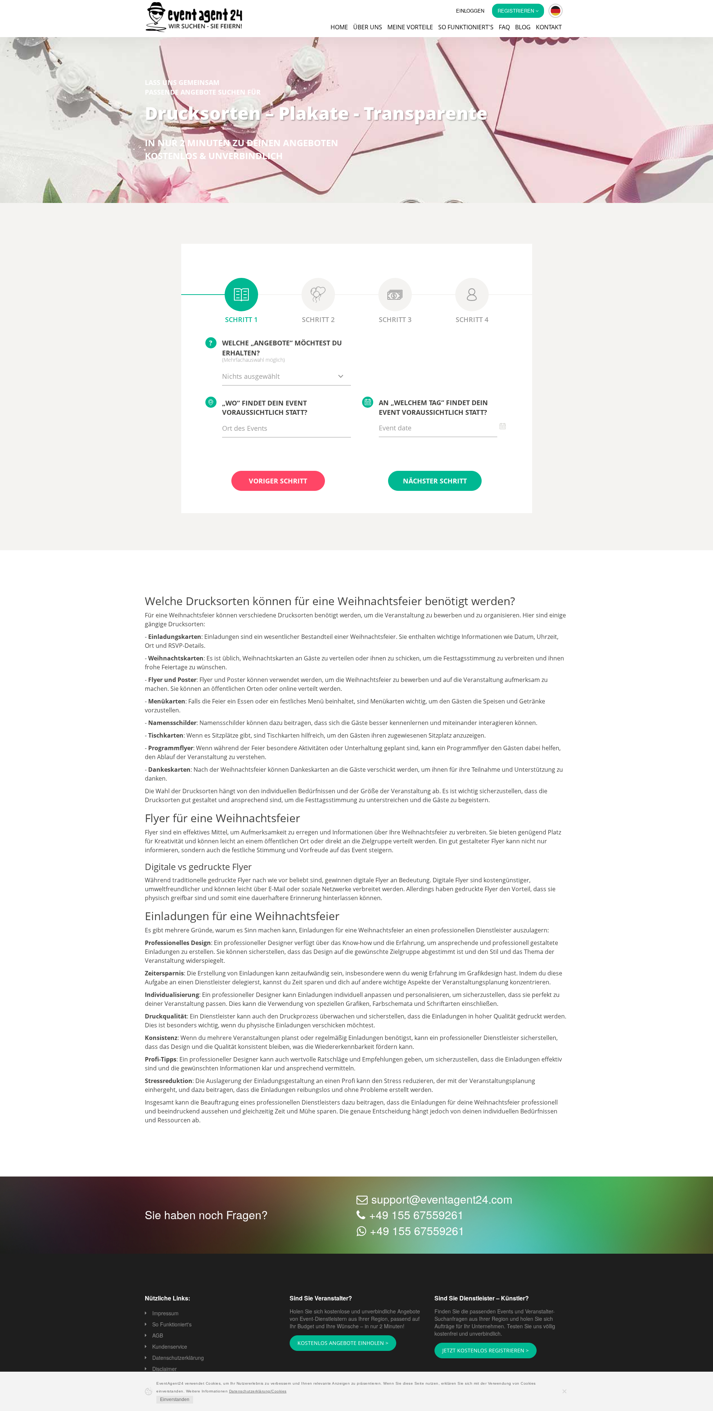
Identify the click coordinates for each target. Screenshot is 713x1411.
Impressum (165, 1314)
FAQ (504, 27)
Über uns (367, 27)
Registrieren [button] (516, 10)
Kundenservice (169, 1347)
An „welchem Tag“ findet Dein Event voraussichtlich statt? (433, 408)
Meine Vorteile (410, 27)
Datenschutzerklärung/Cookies (258, 1391)
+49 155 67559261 (416, 1215)
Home (339, 27)
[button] (555, 11)
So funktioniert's (466, 27)
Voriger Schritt (278, 481)
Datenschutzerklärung (178, 1358)
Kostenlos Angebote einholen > (338, 1343)
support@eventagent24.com (441, 1200)
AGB (157, 1336)
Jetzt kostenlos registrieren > (480, 1351)
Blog (523, 27)
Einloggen (470, 10)
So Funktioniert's (172, 1325)
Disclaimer (164, 1369)
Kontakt (549, 27)
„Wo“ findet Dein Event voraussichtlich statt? (264, 408)
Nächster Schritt (434, 481)
